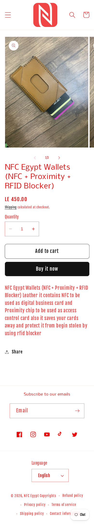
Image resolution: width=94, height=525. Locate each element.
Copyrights (48, 496)
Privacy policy (35, 505)
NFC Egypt (31, 496)
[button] (8, 15)
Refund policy (72, 495)
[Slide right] (59, 157)
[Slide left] (34, 157)
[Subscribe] (77, 410)
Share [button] (17, 352)
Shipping (11, 207)
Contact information (65, 514)
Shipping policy (32, 514)
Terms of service (64, 505)
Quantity (12, 216)
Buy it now (47, 269)
